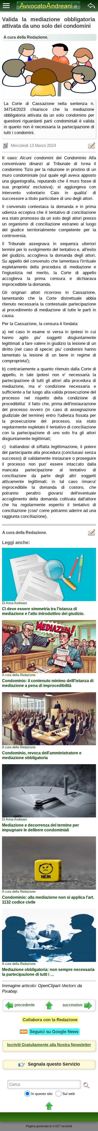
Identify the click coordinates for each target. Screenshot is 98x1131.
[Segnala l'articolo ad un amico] (92, 145)
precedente (25, 1005)
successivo (72, 1005)
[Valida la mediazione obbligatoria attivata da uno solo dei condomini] (49, 69)
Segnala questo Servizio (54, 1064)
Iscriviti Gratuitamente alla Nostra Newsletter (49, 1045)
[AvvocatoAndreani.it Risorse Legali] (49, 10)
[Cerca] (86, 1084)
